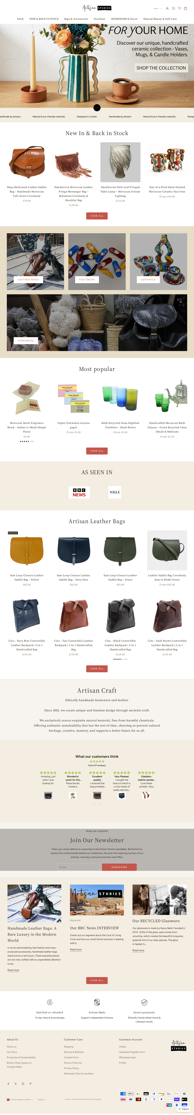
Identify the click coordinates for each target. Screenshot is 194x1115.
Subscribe (119, 888)
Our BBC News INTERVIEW (94, 949)
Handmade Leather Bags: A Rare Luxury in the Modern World (32, 956)
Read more (13, 991)
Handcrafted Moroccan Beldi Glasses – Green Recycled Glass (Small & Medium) (167, 449)
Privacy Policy (71, 1089)
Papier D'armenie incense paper (74, 447)
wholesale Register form (132, 1073)
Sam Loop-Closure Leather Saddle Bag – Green (120, 599)
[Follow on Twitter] (15, 1105)
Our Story (12, 1073)
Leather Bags (28, 301)
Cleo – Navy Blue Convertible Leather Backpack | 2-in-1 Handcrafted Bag (27, 667)
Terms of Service (73, 1084)
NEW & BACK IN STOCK (44, 19)
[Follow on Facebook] (8, 1105)
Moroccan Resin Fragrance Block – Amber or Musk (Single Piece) (26, 449)
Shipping (68, 1068)
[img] (97, 783)
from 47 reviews (97, 787)
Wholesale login (127, 1079)
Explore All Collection (50, 114)
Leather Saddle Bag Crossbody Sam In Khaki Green (167, 599)
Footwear (100, 19)
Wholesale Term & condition (79, 1095)
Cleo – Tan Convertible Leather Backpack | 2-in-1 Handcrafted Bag (73, 667)
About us (11, 1068)
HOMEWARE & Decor (124, 19)
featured (75, 942)
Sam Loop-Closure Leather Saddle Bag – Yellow (26, 599)
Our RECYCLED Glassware (156, 942)
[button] (95, 825)
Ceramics (148, 301)
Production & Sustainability (21, 1079)
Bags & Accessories (76, 19)
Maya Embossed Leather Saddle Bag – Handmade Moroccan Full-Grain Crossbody (27, 213)
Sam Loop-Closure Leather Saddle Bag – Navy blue (73, 599)
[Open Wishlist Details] (179, 8)
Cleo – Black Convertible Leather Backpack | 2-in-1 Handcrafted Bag (120, 667)
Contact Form (71, 1079)
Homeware (26, 362)
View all (97, 237)
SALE (20, 19)
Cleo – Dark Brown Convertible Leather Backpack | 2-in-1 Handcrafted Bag (167, 667)
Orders (122, 1068)
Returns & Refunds (74, 1073)
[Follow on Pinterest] (30, 1105)
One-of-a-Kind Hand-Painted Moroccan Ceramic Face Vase (167, 211)
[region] (97, 64)
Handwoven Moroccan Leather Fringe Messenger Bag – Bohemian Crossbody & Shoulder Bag (73, 215)
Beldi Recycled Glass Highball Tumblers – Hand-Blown (120, 447)
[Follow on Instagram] (23, 1105)
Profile (122, 1084)
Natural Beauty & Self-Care (160, 19)
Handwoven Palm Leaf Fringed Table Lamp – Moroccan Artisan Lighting (120, 213)
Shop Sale (20, 114)
